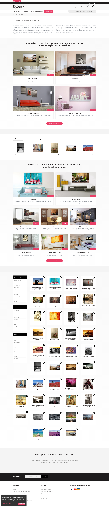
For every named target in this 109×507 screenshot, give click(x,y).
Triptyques (16, 351)
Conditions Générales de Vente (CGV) (21, 491)
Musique (15, 326)
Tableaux (25, 11)
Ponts (15, 360)
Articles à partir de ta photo (47, 493)
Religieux (15, 347)
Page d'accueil (16, 14)
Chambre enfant (17, 285)
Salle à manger (17, 292)
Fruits (15, 324)
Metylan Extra (44, 498)
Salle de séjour (17, 280)
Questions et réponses (46, 489)
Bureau (15, 301)
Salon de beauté (17, 299)
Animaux (15, 328)
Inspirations (48, 11)
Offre (90, 3)
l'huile (15, 344)
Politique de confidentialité (19, 493)
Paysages (16, 319)
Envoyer (44, 476)
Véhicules (16, 321)
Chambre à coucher (18, 282)
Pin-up (15, 349)
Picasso (15, 356)
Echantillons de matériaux (47, 491)
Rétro (15, 340)
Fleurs (15, 312)
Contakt (14, 489)
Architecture (16, 310)
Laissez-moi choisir (6, 503)
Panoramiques (17, 342)
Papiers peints (17, 11)
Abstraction (16, 317)
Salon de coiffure (17, 296)
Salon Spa (16, 294)
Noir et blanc (16, 354)
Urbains (15, 337)
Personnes (16, 315)
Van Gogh (16, 358)
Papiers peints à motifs (37, 11)
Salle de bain (16, 287)
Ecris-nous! (54, 467)
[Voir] (33, 63)
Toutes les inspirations (54, 123)
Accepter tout (22, 503)
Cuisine (15, 289)
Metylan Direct (44, 496)
